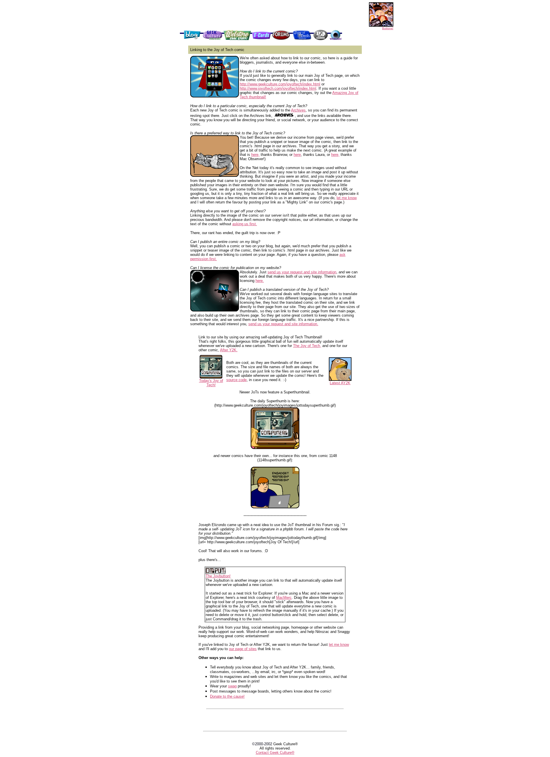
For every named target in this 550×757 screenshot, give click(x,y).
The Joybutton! (218, 576)
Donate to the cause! (227, 696)
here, (255, 154)
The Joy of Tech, (307, 346)
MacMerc (284, 597)
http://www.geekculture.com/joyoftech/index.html (280, 84)
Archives (298, 110)
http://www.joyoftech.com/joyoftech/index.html (278, 88)
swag (232, 686)
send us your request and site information (302, 272)
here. (260, 281)
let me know (347, 198)
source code (236, 380)
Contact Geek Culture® (275, 752)
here (297, 154)
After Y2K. (228, 350)
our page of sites (243, 649)
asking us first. (244, 224)
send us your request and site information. (283, 324)
